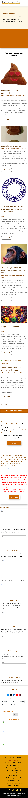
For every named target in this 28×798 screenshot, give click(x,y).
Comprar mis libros (13, 785)
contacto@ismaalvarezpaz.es (16, 795)
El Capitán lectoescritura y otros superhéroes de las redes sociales (12, 209)
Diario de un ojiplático (14, 651)
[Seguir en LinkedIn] (14, 695)
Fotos (14, 527)
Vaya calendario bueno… (11, 146)
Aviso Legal (13, 775)
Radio (14, 627)
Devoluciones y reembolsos (13, 783)
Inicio (6, 758)
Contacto (19, 773)
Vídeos (19, 758)
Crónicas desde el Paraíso (14, 551)
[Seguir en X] (11, 695)
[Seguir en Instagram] (20, 695)
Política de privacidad (13, 778)
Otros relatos (23, 148)
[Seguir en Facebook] (8, 695)
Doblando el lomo (14, 600)
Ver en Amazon (14, 443)
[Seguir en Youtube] (17, 695)
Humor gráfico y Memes (13, 770)
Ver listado (14, 497)
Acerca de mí (9, 773)
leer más (6, 119)
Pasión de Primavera (14, 677)
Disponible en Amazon (13, 424)
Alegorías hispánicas (10, 326)
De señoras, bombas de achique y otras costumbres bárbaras (13, 270)
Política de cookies (13, 780)
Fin (10, 404)
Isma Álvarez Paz (6, 95)
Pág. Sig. (4, 404)
